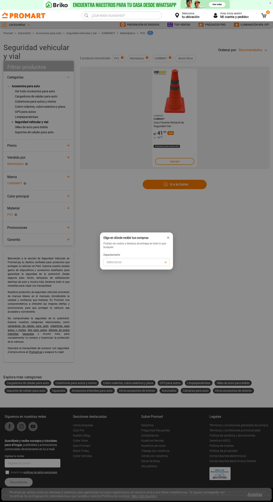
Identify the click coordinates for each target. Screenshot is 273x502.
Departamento (111, 254)
